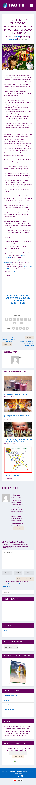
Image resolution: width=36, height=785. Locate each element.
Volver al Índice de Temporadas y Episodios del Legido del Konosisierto (18, 299)
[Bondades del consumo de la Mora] (18, 383)
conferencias (10, 260)
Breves (6, 630)
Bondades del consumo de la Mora (16, 394)
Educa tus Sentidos (10, 695)
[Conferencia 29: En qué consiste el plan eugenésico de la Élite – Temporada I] (18, 429)
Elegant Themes (16, 771)
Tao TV (17, 37)
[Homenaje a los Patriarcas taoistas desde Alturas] (18, 405)
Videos (15, 39)
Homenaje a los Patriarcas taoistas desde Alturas (16, 416)
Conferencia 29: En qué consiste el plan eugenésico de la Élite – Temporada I (18, 440)
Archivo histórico (9, 635)
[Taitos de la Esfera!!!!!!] (18, 459)
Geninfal (7, 700)
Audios (10, 39)
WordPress (18, 773)
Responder (18, 528)
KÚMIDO (14, 271)
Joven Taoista (8, 705)
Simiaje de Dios (9, 709)
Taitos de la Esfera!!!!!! (12, 476)
